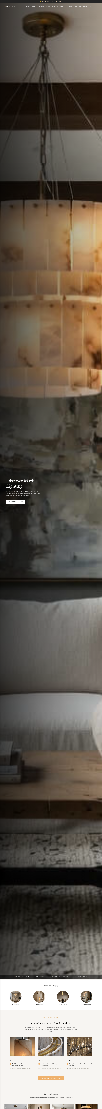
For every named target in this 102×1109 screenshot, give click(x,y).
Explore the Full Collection (51, 1078)
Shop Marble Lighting (16, 501)
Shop (59, 1)
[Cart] (93, 6)
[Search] (90, 6)
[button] (6, 998)
